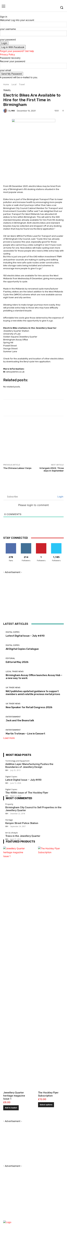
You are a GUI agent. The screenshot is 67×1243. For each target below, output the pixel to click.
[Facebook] (39, 7)
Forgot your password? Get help (17, 51)
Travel (22, 84)
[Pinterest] (49, 1216)
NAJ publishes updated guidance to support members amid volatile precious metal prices (33, 693)
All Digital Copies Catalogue (22, 648)
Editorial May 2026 (17, 662)
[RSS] (55, 1216)
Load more (9, 738)
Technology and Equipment (17, 761)
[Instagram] (44, 7)
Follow (26, 544)
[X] (49, 7)
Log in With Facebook (12, 47)
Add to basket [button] (11, 1108)
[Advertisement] (27, 443)
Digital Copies (12, 632)
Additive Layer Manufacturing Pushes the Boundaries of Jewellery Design (29, 765)
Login (60, 496)
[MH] (5, 111)
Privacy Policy (7, 54)
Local (14, 84)
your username (8, 29)
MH (13, 111)
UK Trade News (13, 688)
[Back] (1, 13)
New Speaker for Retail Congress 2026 (29, 707)
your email (5, 70)
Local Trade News (14, 671)
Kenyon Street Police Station (21, 823)
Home (6, 84)
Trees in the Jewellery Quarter (22, 836)
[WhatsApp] (61, 1222)
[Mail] (44, 1216)
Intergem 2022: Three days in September (52, 469)
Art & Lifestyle (11, 833)
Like (11, 544)
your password (8, 39)
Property (9, 804)
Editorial (10, 658)
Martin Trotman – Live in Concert (25, 733)
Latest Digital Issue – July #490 (25, 635)
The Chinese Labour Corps (17, 468)
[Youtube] (54, 7)
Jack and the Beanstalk (20, 720)
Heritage (9, 820)
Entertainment (13, 717)
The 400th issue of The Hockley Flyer (26, 792)
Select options (46, 1104)
